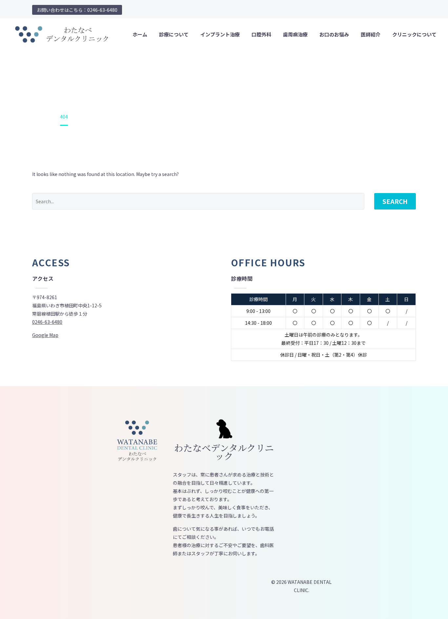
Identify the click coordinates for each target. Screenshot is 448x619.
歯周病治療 (295, 34)
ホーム (139, 34)
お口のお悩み (334, 34)
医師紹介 (370, 34)
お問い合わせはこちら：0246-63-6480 (77, 10)
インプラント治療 (220, 34)
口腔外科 (261, 34)
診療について (174, 34)
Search (395, 201)
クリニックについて (414, 34)
